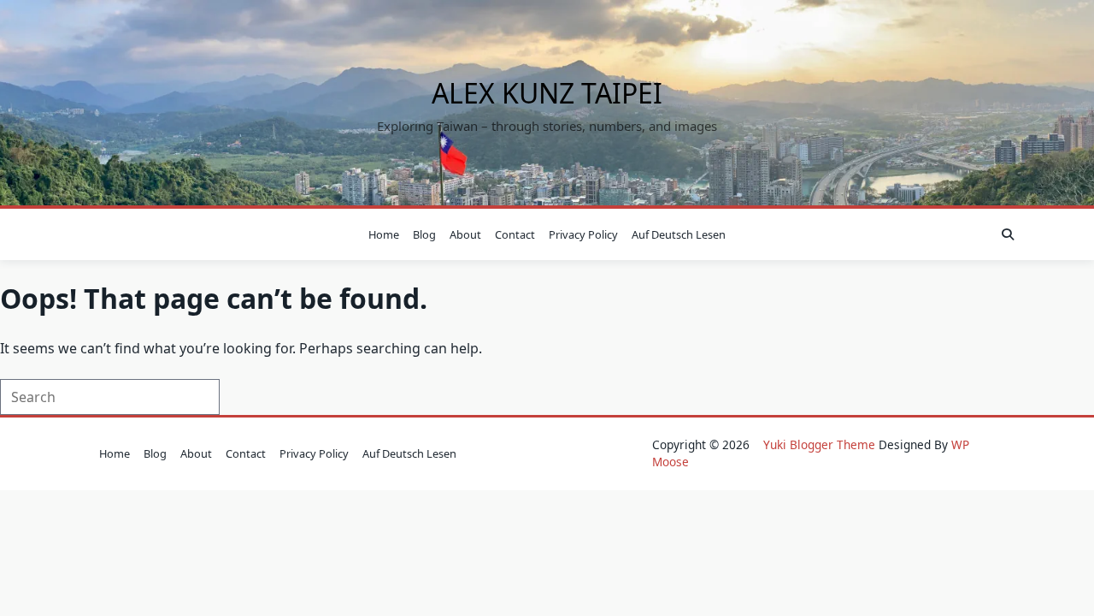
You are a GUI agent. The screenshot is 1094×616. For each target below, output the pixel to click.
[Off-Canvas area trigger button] (88, 234)
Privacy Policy (583, 234)
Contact (515, 234)
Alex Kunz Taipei (547, 92)
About (465, 234)
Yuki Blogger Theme (819, 444)
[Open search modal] (1008, 234)
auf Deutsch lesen (679, 234)
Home (383, 234)
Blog (424, 234)
